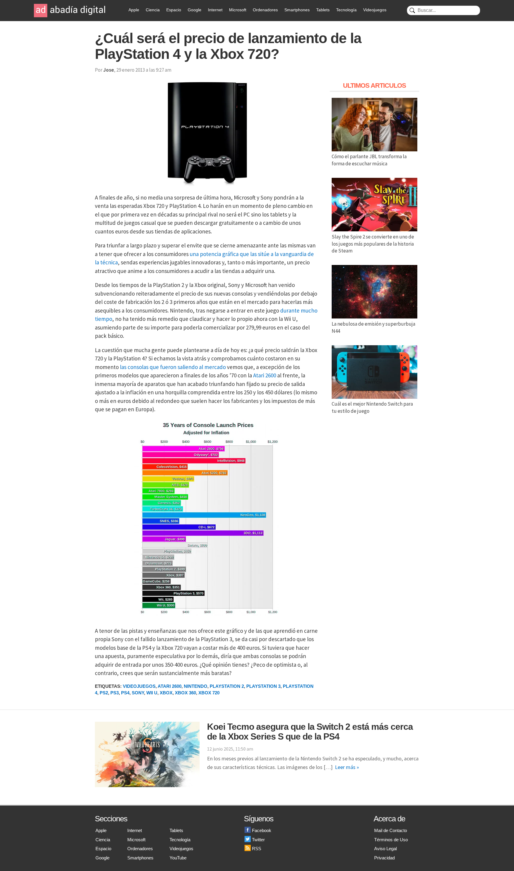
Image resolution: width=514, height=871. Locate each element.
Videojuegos (374, 9)
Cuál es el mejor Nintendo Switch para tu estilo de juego (372, 407)
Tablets (323, 9)
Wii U (151, 692)
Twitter (258, 839)
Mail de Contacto (390, 830)
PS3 (114, 692)
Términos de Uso (391, 839)
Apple (133, 9)
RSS (256, 848)
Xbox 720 (209, 692)
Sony (138, 692)
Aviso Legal (385, 848)
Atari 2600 (264, 375)
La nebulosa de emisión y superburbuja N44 (373, 327)
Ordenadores (265, 9)
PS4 (125, 692)
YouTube (178, 857)
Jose (108, 70)
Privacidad (384, 857)
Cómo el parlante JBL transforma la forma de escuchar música (369, 160)
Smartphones (297, 9)
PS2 (104, 692)
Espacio (173, 9)
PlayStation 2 (227, 686)
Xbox (166, 692)
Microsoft (237, 9)
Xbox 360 (185, 692)
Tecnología (346, 9)
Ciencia (153, 9)
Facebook (261, 830)
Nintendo (195, 686)
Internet (215, 9)
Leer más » (347, 767)
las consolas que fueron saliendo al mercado (173, 367)
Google (194, 9)
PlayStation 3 (263, 686)
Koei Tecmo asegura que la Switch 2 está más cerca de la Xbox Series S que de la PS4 (310, 731)
